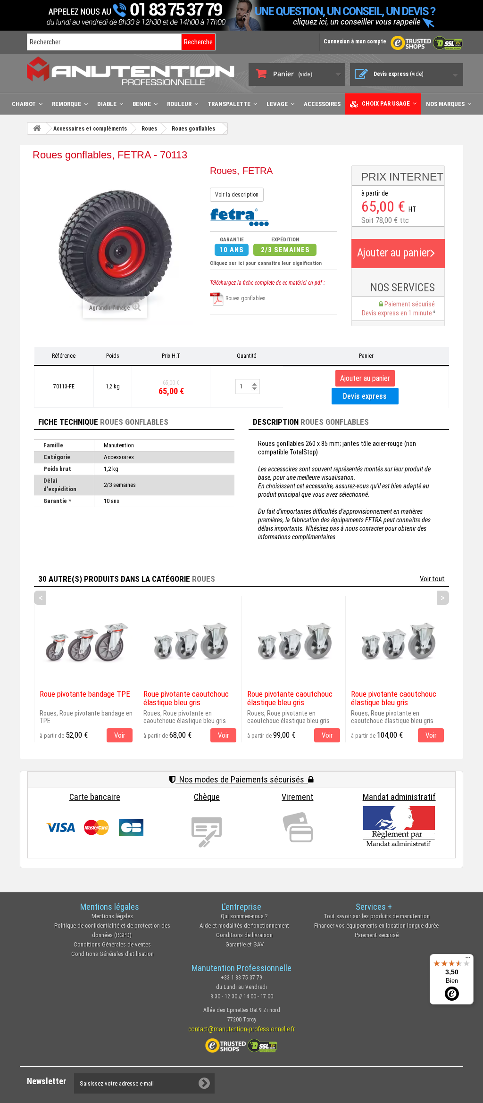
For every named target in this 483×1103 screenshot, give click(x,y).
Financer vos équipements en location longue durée (376, 925)
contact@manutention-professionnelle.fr (241, 1029)
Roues (203, 579)
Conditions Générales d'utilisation (112, 953)
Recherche (198, 42)
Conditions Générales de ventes (112, 944)
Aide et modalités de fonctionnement (244, 925)
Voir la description (236, 194)
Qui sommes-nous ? (244, 916)
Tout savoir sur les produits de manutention (377, 916)
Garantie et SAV (244, 944)
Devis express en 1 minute (397, 313)
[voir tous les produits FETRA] (239, 216)
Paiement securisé (377, 934)
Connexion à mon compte (355, 41)
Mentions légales (112, 916)
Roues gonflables (245, 298)
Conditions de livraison (244, 934)
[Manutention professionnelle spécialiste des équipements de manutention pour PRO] (130, 70)
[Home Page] (37, 128)
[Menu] (468, 959)
